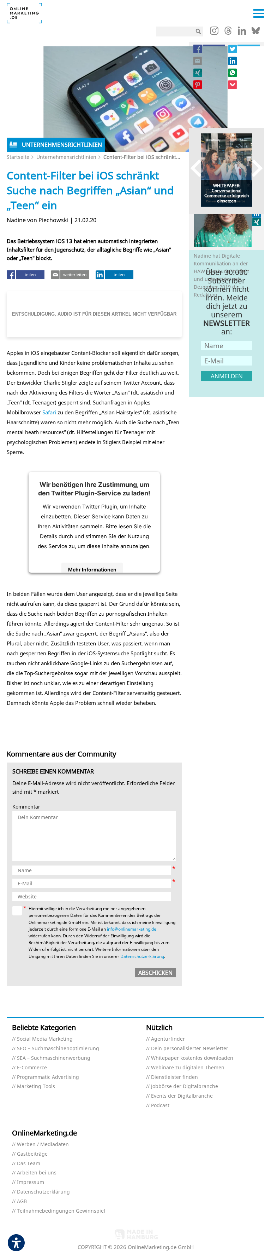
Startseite (18, 157)
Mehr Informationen (92, 570)
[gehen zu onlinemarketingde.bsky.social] (256, 32)
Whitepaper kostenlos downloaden (192, 1058)
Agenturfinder (168, 1039)
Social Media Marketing (45, 1039)
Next (254, 168)
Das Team (28, 1164)
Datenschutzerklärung (142, 956)
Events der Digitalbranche (182, 1096)
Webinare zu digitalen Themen (187, 1068)
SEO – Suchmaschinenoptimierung (58, 1049)
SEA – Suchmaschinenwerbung (53, 1058)
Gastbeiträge (32, 1154)
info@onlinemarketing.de (131, 929)
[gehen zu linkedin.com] (242, 32)
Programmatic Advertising (48, 1077)
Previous (199, 168)
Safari (48, 412)
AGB (22, 1201)
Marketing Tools (36, 1086)
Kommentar (26, 807)
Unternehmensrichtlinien (66, 157)
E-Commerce (32, 1068)
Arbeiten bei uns (36, 1173)
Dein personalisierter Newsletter (189, 1049)
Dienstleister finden (174, 1077)
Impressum (30, 1182)
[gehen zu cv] (256, 222)
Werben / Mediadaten (43, 1145)
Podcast (160, 1106)
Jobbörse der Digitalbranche (184, 1086)
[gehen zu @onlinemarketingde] (228, 32)
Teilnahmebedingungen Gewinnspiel (61, 1211)
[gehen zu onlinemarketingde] (214, 32)
